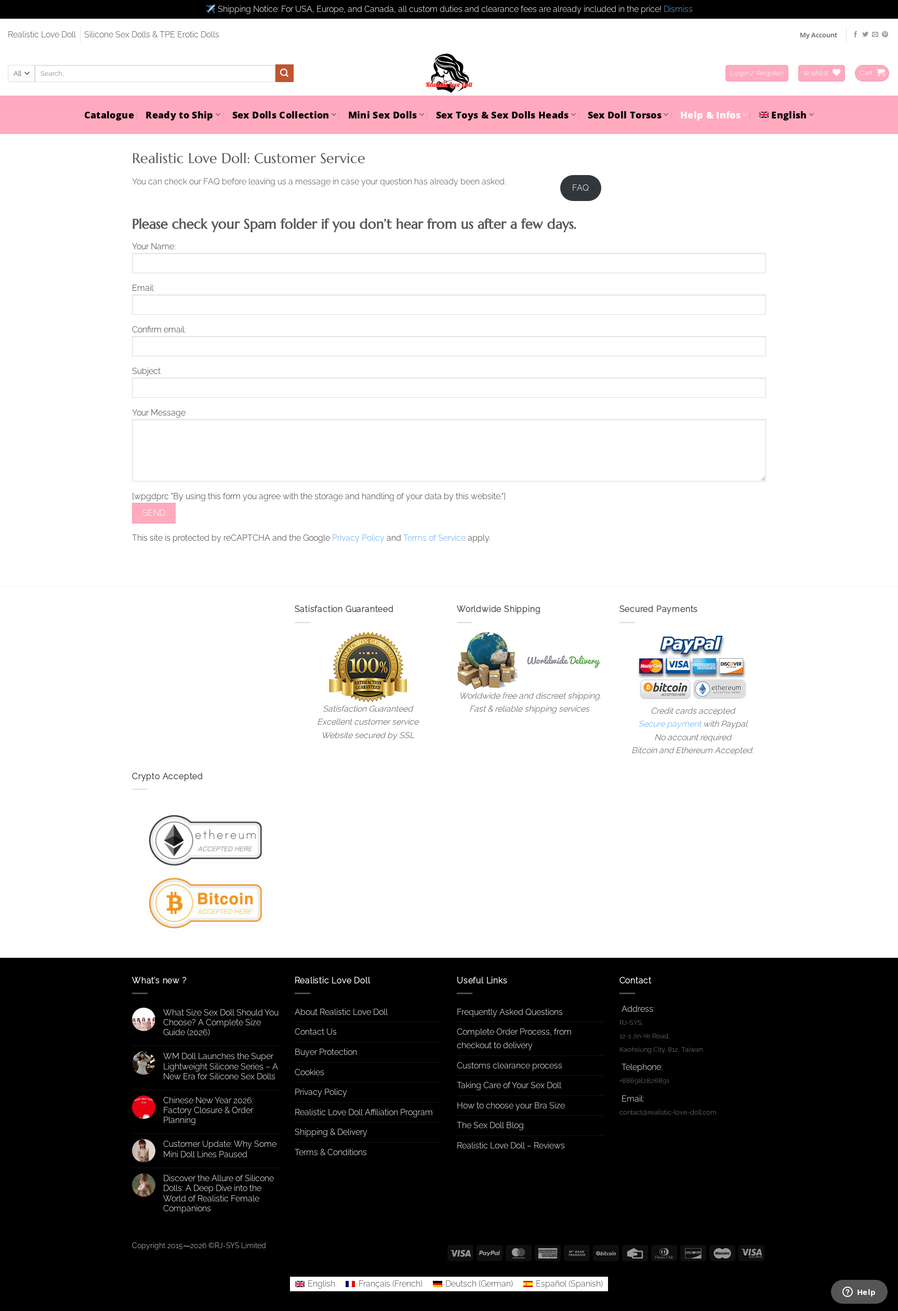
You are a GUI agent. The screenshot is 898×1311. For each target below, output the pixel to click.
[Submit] (284, 73)
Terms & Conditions (331, 1152)
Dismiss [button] (678, 9)
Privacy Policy (358, 538)
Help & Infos (710, 115)
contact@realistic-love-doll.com (668, 1112)
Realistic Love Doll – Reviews (511, 1146)
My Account (818, 34)
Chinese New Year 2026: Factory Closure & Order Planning (208, 1110)
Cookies (309, 1072)
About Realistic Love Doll (341, 1012)
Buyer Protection (326, 1052)
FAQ (580, 188)
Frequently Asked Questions (510, 1012)
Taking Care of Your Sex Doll (509, 1085)
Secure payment (669, 724)
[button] (756, 73)
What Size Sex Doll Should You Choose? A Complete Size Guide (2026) (221, 1022)
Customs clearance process (509, 1066)
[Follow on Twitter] (865, 34)
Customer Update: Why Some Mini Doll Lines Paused (219, 1149)
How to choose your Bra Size (511, 1106)
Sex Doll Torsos (625, 115)
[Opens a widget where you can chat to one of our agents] (859, 1293)
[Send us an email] (875, 34)
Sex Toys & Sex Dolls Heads (502, 115)
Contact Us (316, 1032)
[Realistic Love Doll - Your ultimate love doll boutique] (449, 73)
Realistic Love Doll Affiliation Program (364, 1112)
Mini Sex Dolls (382, 115)
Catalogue (109, 115)
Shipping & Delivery (331, 1132)
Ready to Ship (180, 115)
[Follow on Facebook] (855, 34)
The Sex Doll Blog (490, 1125)
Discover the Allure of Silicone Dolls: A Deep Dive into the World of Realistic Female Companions (218, 1193)
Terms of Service (434, 538)
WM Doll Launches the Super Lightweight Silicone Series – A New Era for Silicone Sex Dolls (220, 1066)
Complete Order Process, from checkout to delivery (514, 1038)
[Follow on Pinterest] (885, 34)
